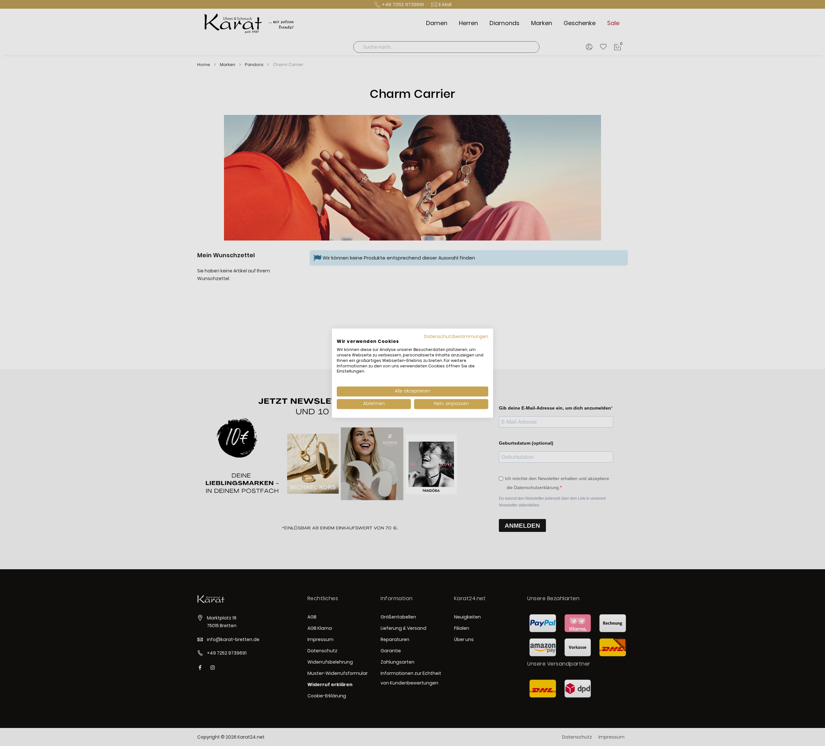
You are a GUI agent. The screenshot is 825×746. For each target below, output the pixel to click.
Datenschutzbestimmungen (456, 337)
